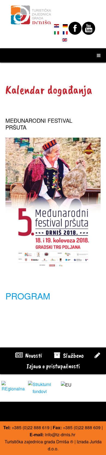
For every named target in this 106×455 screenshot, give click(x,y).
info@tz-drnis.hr (60, 434)
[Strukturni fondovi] (40, 387)
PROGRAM (27, 295)
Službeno (73, 355)
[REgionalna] (13, 386)
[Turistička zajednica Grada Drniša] (31, 12)
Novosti (33, 355)
